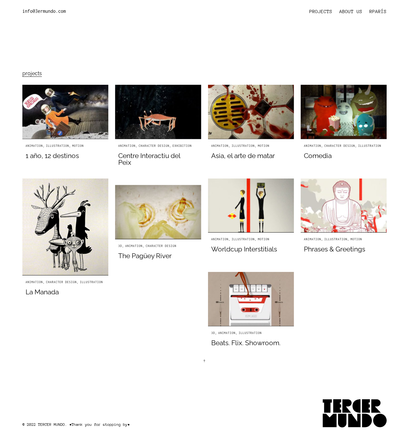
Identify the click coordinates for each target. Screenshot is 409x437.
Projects (320, 11)
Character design (154, 145)
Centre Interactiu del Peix (149, 159)
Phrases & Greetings (334, 249)
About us (350, 11)
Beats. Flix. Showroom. (246, 343)
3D (120, 246)
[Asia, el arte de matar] (251, 112)
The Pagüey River (145, 256)
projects (32, 73)
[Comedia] (344, 112)
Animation (34, 145)
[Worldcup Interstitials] (251, 206)
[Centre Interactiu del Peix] (158, 112)
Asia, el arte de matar (243, 156)
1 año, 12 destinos (52, 156)
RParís (378, 11)
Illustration (57, 145)
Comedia (318, 156)
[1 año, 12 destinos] (65, 112)
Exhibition (182, 145)
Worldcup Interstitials (244, 249)
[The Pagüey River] (158, 212)
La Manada (42, 292)
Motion (78, 145)
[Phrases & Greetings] (344, 206)
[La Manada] (65, 227)
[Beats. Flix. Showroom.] (251, 299)
